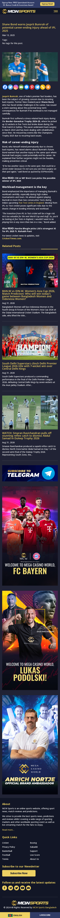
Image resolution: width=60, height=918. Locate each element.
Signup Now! (47, 4)
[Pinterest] (31, 87)
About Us (34, 859)
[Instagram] (15, 87)
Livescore (45, 915)
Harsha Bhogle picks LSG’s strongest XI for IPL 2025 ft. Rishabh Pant (29, 230)
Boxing (33, 842)
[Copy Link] (42, 87)
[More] (47, 87)
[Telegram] (36, 87)
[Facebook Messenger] (26, 87)
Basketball (7, 851)
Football (6, 855)
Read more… (8, 829)
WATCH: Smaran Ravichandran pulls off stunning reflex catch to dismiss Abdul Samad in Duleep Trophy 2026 (26, 435)
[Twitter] (10, 87)
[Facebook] (4, 87)
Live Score (35, 855)
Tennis (5, 859)
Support (34, 851)
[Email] (20, 87)
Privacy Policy (8, 846)
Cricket (5, 842)
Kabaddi (34, 846)
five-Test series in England (31, 202)
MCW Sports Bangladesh (45, 907)
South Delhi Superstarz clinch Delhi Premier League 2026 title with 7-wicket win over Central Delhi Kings (29, 366)
